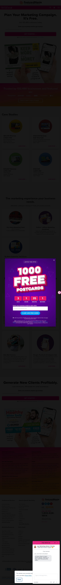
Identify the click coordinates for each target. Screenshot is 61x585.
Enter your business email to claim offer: (25, 306)
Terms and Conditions (38, 321)
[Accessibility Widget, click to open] (59, 292)
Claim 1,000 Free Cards (30, 313)
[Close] (54, 260)
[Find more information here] (46, 562)
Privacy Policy (28, 575)
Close (19, 579)
